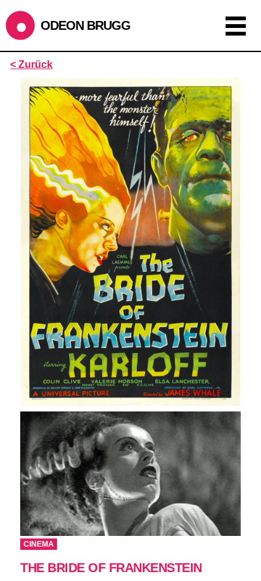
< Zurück (31, 64)
